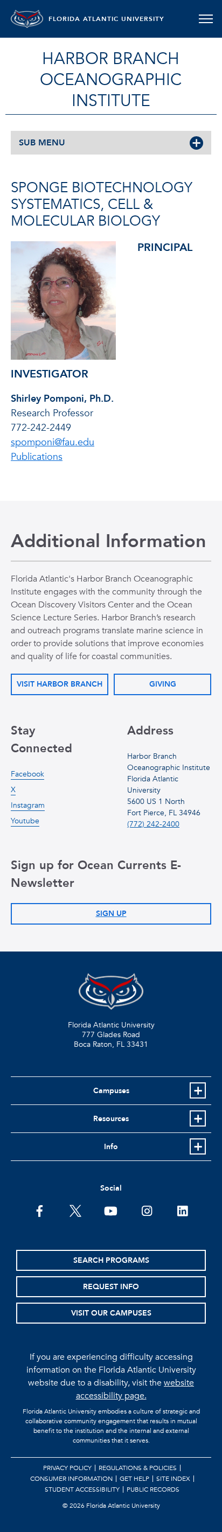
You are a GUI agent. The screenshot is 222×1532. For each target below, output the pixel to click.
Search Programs (111, 1260)
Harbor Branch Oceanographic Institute (111, 80)
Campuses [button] (111, 1091)
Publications (37, 457)
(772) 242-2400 (153, 824)
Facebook (27, 774)
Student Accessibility (82, 1489)
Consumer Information (71, 1478)
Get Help (134, 1478)
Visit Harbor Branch (59, 684)
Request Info (111, 1287)
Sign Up (111, 913)
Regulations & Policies (138, 1468)
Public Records (153, 1489)
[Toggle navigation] (206, 19)
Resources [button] (111, 1119)
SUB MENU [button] (42, 143)
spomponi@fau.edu (52, 442)
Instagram (28, 805)
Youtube (25, 821)
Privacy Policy (67, 1468)
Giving (162, 684)
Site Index (173, 1478)
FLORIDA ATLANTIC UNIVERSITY (106, 19)
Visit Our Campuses (111, 1313)
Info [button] (111, 1147)
